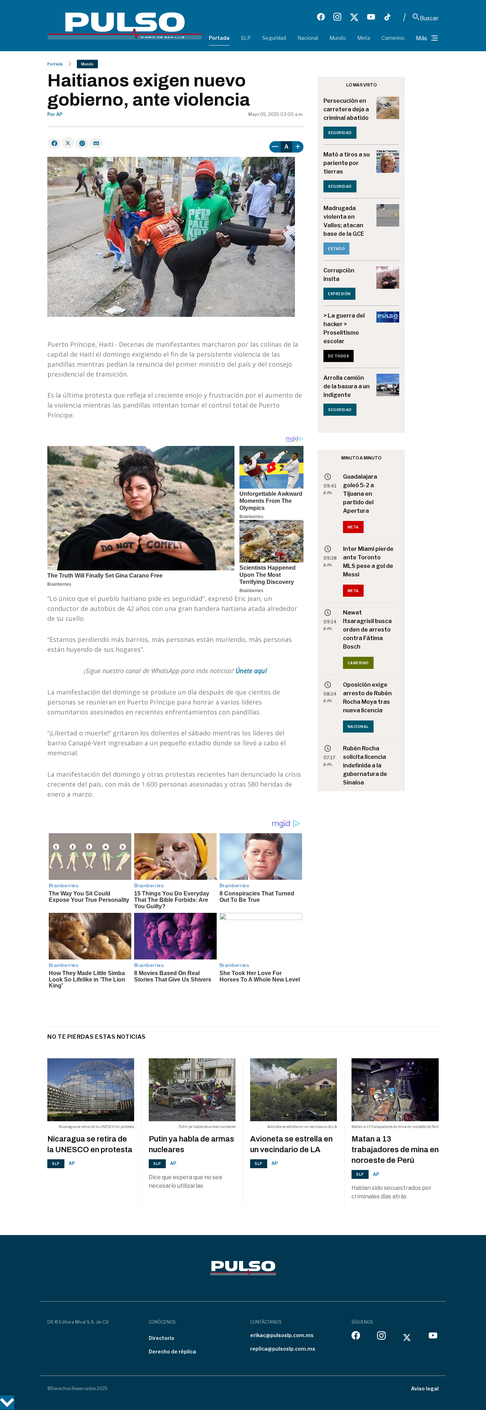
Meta (363, 38)
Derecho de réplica (172, 1351)
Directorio (161, 1338)
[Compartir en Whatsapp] (81, 143)
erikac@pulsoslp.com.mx (281, 1335)
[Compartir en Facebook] (53, 143)
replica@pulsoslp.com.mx (282, 1349)
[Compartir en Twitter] (68, 142)
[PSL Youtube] (371, 17)
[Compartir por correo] (95, 143)
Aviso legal (425, 1388)
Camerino (393, 38)
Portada (219, 38)
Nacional (307, 38)
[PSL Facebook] (321, 17)
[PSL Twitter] (354, 17)
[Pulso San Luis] (124, 25)
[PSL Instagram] (337, 17)
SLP (246, 38)
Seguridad (274, 38)
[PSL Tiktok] (387, 17)
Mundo (337, 38)
